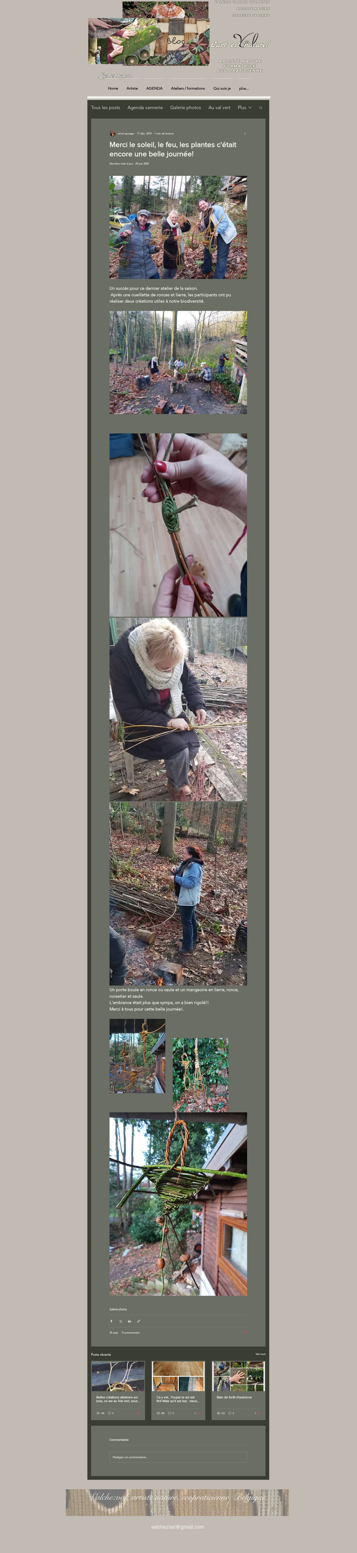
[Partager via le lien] (138, 1321)
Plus (242, 107)
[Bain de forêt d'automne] (238, 1376)
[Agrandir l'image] (178, 525)
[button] (261, 107)
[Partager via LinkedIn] (129, 1321)
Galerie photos (185, 107)
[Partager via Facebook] (111, 1321)
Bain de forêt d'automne (234, 1397)
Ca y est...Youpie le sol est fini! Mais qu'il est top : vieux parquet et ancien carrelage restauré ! (177, 1399)
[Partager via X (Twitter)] (120, 1321)
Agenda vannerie (145, 107)
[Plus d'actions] (245, 133)
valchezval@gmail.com (177, 1527)
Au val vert (219, 107)
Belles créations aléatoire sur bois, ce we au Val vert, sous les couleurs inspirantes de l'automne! (117, 1399)
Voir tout (261, 1354)
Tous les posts (105, 107)
